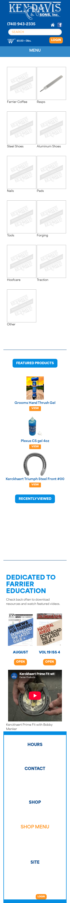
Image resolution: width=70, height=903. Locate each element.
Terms (35, 815)
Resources (35, 818)
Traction (35, 853)
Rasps (35, 834)
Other (35, 855)
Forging (35, 848)
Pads (35, 843)
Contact (35, 813)
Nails (35, 841)
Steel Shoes (35, 836)
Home (35, 808)
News (35, 820)
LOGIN (56, 40)
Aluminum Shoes (35, 839)
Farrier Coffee (35, 832)
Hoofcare (35, 850)
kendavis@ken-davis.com (34, 795)
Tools (35, 846)
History (35, 811)
